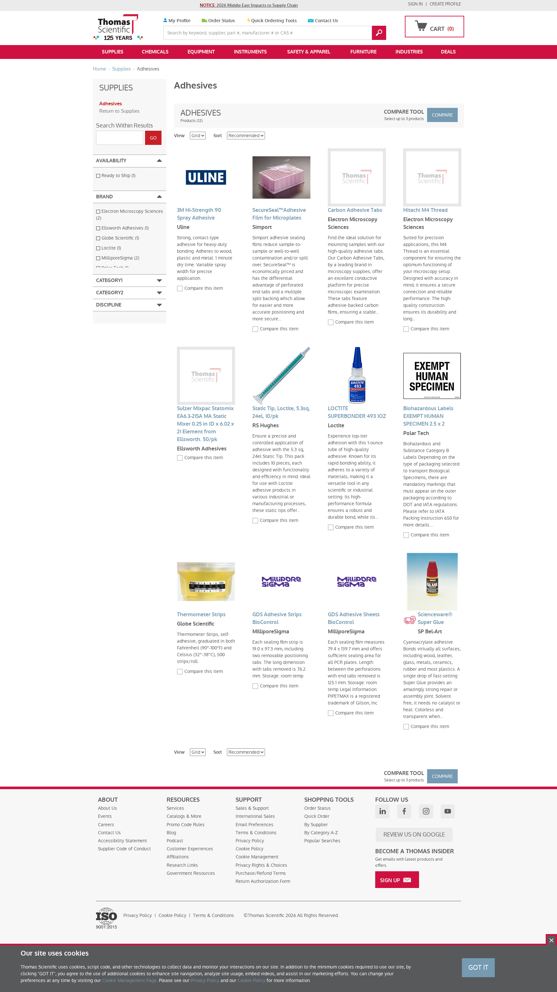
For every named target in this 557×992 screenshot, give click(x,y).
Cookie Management (257, 857)
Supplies (112, 52)
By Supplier (316, 824)
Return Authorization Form (263, 881)
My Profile (179, 21)
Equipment (201, 52)
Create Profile (445, 4)
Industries (409, 52)
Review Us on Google (414, 834)
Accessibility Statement (122, 840)
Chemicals (155, 52)
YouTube (448, 811)
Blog (171, 832)
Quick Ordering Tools (274, 21)
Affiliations (178, 857)
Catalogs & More (184, 816)
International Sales (255, 816)
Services (175, 808)
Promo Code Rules (186, 824)
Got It (478, 967)
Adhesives (110, 103)
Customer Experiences (190, 849)
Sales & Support (252, 808)
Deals (448, 52)
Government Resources (191, 873)
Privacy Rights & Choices (261, 865)
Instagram (426, 811)
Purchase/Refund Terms (261, 873)
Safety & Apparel (308, 52)
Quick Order (316, 816)
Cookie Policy (249, 849)
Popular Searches (322, 840)
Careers (106, 824)
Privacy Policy (250, 840)
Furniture (363, 52)
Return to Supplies (119, 111)
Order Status (221, 21)
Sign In (415, 4)
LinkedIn (382, 811)
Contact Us (326, 21)
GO (379, 33)
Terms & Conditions (256, 832)
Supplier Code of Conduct (124, 849)
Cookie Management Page (129, 980)
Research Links (182, 865)
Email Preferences (254, 824)
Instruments (250, 52)
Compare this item (203, 288)
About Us (107, 808)
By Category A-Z (321, 832)
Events (105, 816)
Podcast (175, 840)
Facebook (404, 811)
